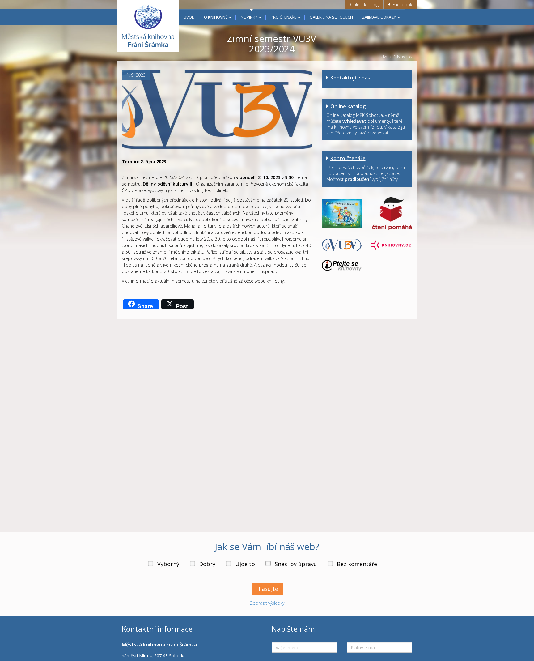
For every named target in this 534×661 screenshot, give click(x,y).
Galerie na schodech (331, 17)
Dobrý (207, 564)
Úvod (189, 17)
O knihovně (216, 17)
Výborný (168, 564)
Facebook (401, 4)
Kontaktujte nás (350, 77)
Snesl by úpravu (296, 564)
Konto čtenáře (348, 158)
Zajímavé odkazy (379, 17)
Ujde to (245, 564)
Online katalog (364, 4)
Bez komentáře (357, 564)
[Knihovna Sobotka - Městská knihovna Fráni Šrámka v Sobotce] (148, 26)
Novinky (249, 17)
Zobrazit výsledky (267, 603)
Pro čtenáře (284, 17)
